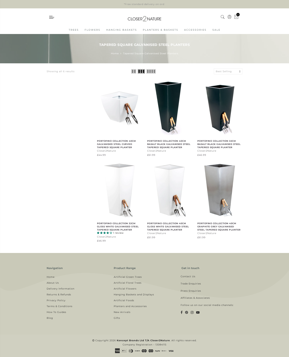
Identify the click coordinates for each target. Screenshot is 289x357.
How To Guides (56, 312)
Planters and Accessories (130, 306)
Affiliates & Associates (195, 297)
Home (115, 53)
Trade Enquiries (191, 283)
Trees (74, 29)
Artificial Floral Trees (127, 282)
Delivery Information (60, 288)
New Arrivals (122, 312)
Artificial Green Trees (128, 276)
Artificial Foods (124, 300)
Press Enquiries (191, 290)
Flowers (92, 29)
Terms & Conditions (59, 306)
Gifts (117, 317)
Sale (216, 29)
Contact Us (188, 276)
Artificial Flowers (125, 288)
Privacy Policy (56, 300)
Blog (50, 317)
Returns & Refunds (59, 294)
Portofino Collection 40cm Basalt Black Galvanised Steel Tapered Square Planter (168, 144)
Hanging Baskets (121, 29)
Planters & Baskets (160, 29)
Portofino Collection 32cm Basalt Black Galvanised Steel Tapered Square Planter (219, 144)
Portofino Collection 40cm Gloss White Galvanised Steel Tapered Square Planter (168, 226)
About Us (53, 282)
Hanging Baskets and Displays (134, 294)
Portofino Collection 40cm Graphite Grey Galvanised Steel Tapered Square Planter (219, 226)
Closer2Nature (106, 150)
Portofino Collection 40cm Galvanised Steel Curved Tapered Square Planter (116, 144)
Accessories (195, 29)
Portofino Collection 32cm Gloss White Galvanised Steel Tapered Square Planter (118, 226)
